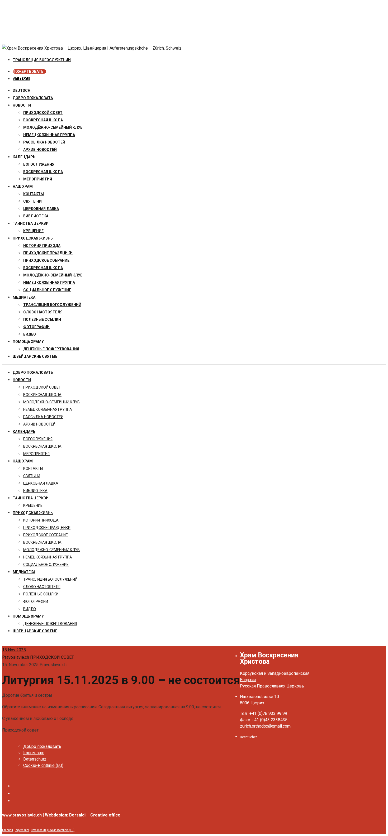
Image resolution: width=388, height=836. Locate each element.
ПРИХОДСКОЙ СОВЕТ (43, 113)
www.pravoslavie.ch (22, 815)
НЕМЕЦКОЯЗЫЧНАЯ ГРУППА (49, 135)
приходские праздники (48, 253)
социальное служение (47, 290)
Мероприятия (37, 179)
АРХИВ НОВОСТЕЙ (40, 149)
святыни (32, 201)
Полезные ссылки (42, 319)
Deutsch (21, 90)
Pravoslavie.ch (15, 657)
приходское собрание (46, 260)
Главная (7, 830)
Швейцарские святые (35, 356)
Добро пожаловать (33, 98)
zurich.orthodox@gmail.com (265, 726)
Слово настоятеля (43, 312)
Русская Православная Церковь (272, 686)
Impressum (33, 752)
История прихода (41, 245)
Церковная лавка (41, 209)
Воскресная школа (43, 172)
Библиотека (35, 216)
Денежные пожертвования (51, 349)
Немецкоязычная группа (49, 282)
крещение (33, 231)
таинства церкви (31, 223)
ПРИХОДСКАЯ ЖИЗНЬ (33, 238)
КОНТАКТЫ (33, 194)
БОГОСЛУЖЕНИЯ (38, 164)
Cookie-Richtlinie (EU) (43, 765)
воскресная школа (43, 120)
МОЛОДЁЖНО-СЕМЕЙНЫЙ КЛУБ (53, 127)
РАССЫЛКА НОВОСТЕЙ (44, 142)
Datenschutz (34, 759)
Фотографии (36, 327)
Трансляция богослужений (52, 305)
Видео (29, 334)
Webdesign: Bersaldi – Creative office (82, 815)
